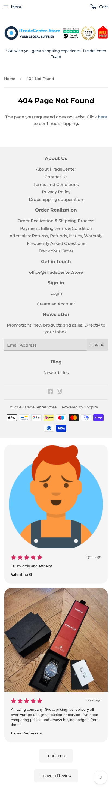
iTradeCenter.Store (40, 407)
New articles (56, 372)
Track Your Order (56, 251)
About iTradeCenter (56, 169)
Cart (103, 6)
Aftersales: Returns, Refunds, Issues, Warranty (56, 235)
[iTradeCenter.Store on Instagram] (59, 391)
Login (56, 293)
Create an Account (56, 303)
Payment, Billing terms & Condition (56, 228)
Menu (17, 6)
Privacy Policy (56, 191)
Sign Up (97, 345)
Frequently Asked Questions (56, 243)
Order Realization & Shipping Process (56, 220)
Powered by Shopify (80, 407)
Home (9, 78)
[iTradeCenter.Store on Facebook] (50, 391)
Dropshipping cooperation (56, 199)
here (102, 116)
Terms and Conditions (56, 184)
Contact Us (56, 176)
